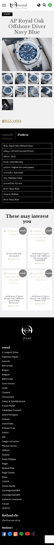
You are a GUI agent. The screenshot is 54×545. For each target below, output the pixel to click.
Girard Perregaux (10, 415)
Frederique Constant (11, 410)
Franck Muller (8, 406)
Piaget (5, 464)
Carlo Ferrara (8, 383)
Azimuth (6, 361)
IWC (4, 437)
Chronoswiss (8, 397)
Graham (6, 419)
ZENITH (6, 508)
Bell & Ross (7, 366)
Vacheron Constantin (12, 499)
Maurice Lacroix (9, 446)
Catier (5, 388)
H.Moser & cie (8, 428)
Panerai (5, 455)
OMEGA (5, 450)
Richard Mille (8, 468)
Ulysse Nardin (8, 486)
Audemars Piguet (10, 357)
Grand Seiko (7, 424)
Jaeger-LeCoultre (10, 441)
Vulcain (5, 504)
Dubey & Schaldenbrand (13, 401)
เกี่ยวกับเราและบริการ (11, 520)
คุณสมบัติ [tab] (7, 134)
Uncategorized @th (11, 490)
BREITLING (7, 379)
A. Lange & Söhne (10, 352)
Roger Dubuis (8, 473)
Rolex (4, 477)
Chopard (6, 392)
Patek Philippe (9, 459)
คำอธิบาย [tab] (23, 134)
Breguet (6, 375)
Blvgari (5, 370)
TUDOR (5, 481)
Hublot (5, 432)
